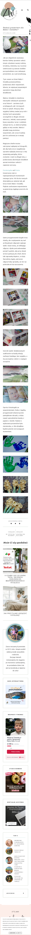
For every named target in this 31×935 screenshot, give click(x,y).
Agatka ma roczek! (20, 535)
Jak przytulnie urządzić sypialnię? (15, 614)
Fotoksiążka (7, 170)
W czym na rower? (10, 535)
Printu (17, 170)
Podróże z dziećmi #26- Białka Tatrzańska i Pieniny (18, 870)
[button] (22, 8)
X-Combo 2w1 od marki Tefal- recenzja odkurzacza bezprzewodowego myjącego (15, 579)
